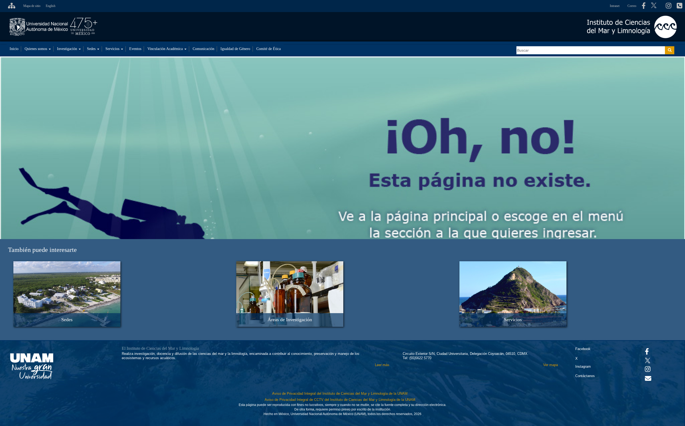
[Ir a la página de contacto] (648, 380)
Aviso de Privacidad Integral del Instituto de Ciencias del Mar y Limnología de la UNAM (340, 394)
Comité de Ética (268, 49)
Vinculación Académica (165, 49)
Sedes (92, 49)
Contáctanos (585, 376)
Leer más (382, 365)
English (50, 6)
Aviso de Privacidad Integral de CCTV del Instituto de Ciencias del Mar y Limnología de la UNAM (340, 400)
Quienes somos (36, 49)
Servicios (112, 49)
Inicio (14, 49)
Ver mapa (550, 365)
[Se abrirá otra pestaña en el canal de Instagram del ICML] (668, 5)
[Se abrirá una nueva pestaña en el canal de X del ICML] (655, 6)
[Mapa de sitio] (10, 5)
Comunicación (203, 49)
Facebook (583, 349)
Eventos (135, 49)
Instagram (583, 366)
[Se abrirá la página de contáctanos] (679, 5)
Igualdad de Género (235, 49)
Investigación (67, 49)
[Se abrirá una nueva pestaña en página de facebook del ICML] (643, 5)
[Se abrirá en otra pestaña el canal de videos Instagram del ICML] (647, 370)
